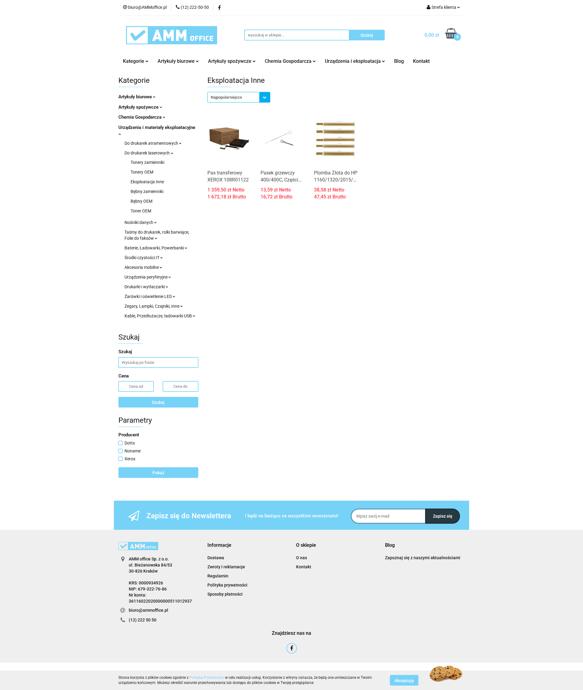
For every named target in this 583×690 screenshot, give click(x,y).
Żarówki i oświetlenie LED (148, 296)
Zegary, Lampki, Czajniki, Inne (152, 306)
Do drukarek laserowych (147, 153)
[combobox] (238, 97)
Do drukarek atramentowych (151, 143)
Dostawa (215, 557)
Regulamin (217, 575)
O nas (301, 557)
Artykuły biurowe (135, 97)
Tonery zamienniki (147, 162)
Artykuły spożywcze (139, 107)
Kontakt (421, 61)
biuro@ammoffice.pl (148, 610)
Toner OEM (141, 210)
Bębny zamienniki (147, 191)
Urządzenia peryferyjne (146, 277)
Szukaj (158, 402)
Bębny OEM (141, 201)
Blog (399, 61)
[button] (219, 545)
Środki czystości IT (142, 257)
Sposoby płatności (225, 594)
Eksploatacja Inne (147, 181)
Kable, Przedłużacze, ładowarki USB (158, 315)
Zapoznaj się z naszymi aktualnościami (422, 557)
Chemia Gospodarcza (140, 117)
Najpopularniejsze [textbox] (226, 97)
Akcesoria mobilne (142, 267)
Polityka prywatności (227, 585)
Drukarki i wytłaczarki (145, 286)
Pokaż (158, 472)
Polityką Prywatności (206, 677)
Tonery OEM (142, 172)
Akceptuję (404, 680)
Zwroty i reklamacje (226, 566)
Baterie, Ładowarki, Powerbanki (154, 247)
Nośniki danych (139, 222)
